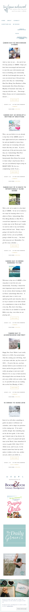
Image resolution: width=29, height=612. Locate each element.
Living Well (17, 109)
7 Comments (14, 106)
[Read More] (14, 99)
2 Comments (14, 324)
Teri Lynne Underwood (14, 7)
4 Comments (14, 178)
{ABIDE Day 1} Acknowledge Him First (14, 334)
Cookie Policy (10, 606)
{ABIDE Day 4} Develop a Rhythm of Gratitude (14, 116)
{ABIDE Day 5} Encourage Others (14, 44)
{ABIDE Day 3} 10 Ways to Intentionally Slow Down (14, 189)
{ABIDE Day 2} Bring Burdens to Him (15, 262)
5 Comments (14, 252)
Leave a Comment (14, 464)
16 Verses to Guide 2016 (14, 403)
